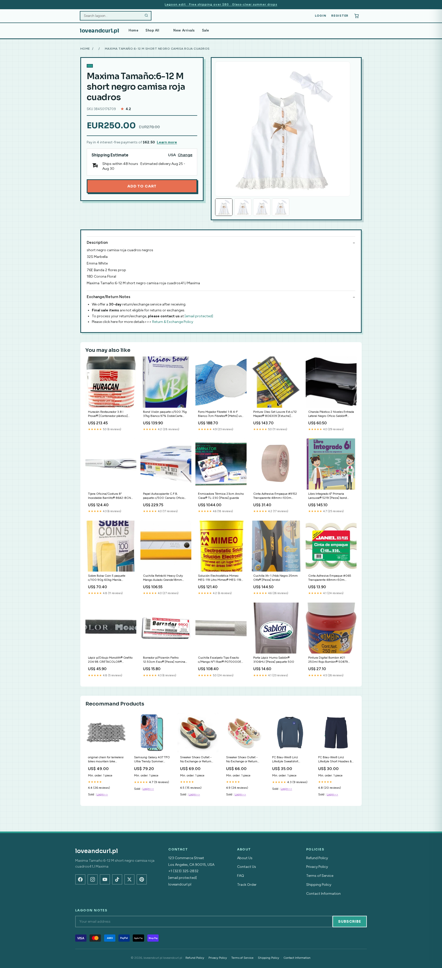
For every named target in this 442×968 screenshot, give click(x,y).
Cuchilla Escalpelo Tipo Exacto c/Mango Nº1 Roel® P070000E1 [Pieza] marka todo (220, 660)
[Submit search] (146, 15)
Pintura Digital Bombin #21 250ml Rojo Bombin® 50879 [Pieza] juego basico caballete (328, 660)
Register (339, 15)
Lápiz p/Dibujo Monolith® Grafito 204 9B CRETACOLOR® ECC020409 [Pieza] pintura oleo (111, 660)
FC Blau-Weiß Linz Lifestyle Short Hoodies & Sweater (335, 759)
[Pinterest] (142, 879)
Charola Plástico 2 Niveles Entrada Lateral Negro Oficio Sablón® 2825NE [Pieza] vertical (331, 414)
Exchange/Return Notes (108, 296)
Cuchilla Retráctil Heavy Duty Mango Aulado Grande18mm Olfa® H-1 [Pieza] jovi (163, 578)
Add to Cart (142, 186)
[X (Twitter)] (129, 879)
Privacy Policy (317, 867)
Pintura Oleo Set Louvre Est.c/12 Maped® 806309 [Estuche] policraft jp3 (275, 414)
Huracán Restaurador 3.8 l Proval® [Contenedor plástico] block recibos (108, 414)
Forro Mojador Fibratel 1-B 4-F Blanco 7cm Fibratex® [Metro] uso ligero (220, 414)
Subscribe (349, 921)
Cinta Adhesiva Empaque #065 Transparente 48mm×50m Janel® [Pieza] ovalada (329, 578)
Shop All (152, 30)
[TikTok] (117, 879)
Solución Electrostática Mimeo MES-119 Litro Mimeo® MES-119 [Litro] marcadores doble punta (219, 578)
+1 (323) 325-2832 (183, 871)
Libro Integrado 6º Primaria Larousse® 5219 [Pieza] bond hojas (327, 496)
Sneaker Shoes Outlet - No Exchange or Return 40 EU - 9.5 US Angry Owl (196, 759)
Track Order (247, 884)
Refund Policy (317, 858)
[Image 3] (261, 207)
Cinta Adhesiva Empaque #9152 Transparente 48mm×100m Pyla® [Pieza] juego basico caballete (275, 496)
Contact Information (323, 893)
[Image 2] (242, 207)
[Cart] (356, 16)
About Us (244, 858)
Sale (205, 30)
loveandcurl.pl (99, 30)
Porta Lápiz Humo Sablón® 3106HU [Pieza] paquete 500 (273, 660)
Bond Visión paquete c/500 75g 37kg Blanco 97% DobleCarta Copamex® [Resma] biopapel (165, 414)
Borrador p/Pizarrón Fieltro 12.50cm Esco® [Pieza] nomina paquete (164, 660)
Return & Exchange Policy (172, 322)
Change (185, 155)
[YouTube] (105, 879)
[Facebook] (80, 879)
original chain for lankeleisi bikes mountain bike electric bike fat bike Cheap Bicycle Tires (106, 759)
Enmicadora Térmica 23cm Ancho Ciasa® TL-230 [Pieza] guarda (221, 496)
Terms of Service (319, 876)
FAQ (240, 876)
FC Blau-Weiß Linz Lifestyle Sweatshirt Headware (285, 759)
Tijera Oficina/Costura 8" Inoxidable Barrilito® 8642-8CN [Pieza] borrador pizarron (109, 496)
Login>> (102, 794)
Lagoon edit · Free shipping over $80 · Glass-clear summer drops (221, 4)
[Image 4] (280, 207)
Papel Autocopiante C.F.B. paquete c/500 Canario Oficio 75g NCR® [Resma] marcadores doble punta (164, 496)
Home (133, 30)
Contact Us (246, 867)
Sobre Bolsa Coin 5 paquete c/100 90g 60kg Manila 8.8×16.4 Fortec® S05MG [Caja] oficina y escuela (110, 578)
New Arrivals (184, 30)
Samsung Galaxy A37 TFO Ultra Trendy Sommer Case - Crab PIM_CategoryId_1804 (152, 759)
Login (320, 15)
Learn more (167, 142)
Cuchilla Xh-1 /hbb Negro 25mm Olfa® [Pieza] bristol (275, 578)
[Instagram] (92, 879)
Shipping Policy (318, 884)
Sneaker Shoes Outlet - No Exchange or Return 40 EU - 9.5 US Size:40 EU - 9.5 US (242, 759)
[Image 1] (224, 207)
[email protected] (199, 316)
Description (97, 242)
